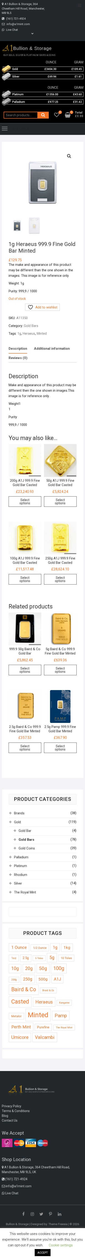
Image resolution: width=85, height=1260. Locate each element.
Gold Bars (31, 326)
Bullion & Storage (32, 48)
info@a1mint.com (18, 24)
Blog (5, 1116)
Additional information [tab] (52, 349)
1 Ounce (19, 947)
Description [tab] (18, 349)
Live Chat (11, 29)
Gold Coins (27, 848)
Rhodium (20, 875)
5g (51, 957)
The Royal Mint (25, 892)
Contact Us (9, 1120)
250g (27, 979)
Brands (19, 813)
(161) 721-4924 (15, 18)
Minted (42, 333)
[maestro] (42, 1143)
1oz (13, 958)
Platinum (20, 866)
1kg (67, 947)
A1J (57, 979)
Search (43, 115)
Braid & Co (48, 990)
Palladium (21, 857)
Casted (20, 1001)
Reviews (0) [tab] (18, 358)
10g (15, 968)
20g (29, 968)
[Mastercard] (19, 1143)
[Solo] (7, 1143)
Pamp (61, 1015)
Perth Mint (21, 1027)
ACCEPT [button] (42, 1252)
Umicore (20, 1037)
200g (14, 979)
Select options (24, 501)
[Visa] (30, 1143)
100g (58, 968)
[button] (69, 156)
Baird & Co (23, 989)
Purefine (43, 1027)
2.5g (26, 958)
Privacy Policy (11, 1106)
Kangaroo (64, 1002)
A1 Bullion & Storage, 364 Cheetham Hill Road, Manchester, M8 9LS (23, 8)
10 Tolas (66, 958)
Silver (18, 883)
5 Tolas (39, 958)
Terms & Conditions (16, 1111)
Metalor (16, 1016)
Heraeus (29, 333)
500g (43, 979)
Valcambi (45, 1037)
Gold (17, 822)
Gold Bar (25, 831)
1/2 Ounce (39, 948)
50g (43, 968)
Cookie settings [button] (61, 1245)
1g (19, 333)
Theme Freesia (58, 1224)
